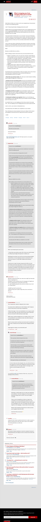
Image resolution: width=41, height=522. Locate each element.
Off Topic (18, 447)
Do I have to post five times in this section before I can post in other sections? (20, 467)
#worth (24, 117)
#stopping (20, 117)
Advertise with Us (34, 487)
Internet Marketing (16, 454)
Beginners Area (15, 469)
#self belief (15, 117)
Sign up (35, 1)
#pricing (11, 117)
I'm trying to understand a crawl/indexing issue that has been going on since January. (20, 475)
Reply (7, 480)
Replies (7, 451)
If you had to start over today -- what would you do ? (18, 453)
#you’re (28, 117)
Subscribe (25, 17)
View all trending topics (9, 482)
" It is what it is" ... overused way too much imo (16, 460)
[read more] (23, 449)
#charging (7, 117)
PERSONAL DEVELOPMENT (18, 17)
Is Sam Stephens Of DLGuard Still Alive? (15, 446)
